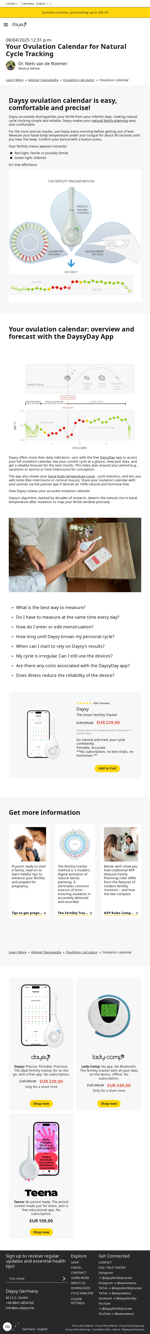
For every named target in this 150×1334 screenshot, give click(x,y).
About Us (78, 1283)
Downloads (80, 1288)
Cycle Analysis (82, 1293)
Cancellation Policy (101, 1329)
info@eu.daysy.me (20, 1308)
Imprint (116, 1329)
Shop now (41, 1103)
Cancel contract (78, 1270)
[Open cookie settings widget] (7, 1326)
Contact (105, 1262)
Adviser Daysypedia (43, 80)
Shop (75, 1262)
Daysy (82, 708)
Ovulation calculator (79, 80)
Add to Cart (107, 768)
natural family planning (110, 120)
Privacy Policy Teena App (78, 1329)
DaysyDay (107, 457)
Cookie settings (78, 1301)
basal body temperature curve (71, 476)
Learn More (14, 80)
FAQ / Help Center (112, 1268)
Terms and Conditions (83, 1325)
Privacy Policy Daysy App (131, 1325)
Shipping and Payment (132, 1329)
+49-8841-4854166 (20, 1303)
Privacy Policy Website (106, 1325)
